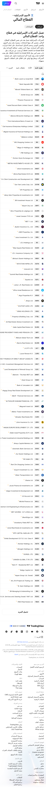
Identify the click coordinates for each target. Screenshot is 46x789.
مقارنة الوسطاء (17, 685)
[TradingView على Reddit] (6, 631)
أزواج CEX (40, 683)
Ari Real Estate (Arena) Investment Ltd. (19, 322)
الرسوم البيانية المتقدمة (14, 768)
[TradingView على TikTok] (11, 631)
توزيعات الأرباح (39, 711)
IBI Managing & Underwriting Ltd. (21, 591)
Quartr (16, 654)
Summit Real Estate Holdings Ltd (21, 274)
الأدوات (20, 761)
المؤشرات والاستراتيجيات (36, 775)
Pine (42, 688)
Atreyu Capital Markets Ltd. (23, 443)
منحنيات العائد (39, 722)
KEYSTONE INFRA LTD (25, 264)
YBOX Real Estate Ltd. (25, 602)
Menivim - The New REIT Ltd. (22, 375)
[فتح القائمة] (43, 3)
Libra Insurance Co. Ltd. (24, 422)
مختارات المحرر (39, 768)
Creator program (38, 752)
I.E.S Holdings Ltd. (26, 243)
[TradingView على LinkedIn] (21, 631)
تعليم (42, 766)
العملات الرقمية (39, 681)
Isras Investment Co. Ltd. (24, 237)
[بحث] (16, 3)
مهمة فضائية (18, 708)
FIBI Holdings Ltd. (26, 153)
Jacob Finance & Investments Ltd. (21, 486)
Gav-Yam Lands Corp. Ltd (24, 184)
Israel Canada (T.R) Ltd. (24, 216)
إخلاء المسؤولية (17, 738)
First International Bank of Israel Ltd (20, 121)
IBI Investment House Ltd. (24, 200)
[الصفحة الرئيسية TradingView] (38, 3)
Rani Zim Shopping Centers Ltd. (21, 464)
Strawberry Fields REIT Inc (23, 522)
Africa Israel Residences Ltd (23, 290)
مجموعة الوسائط (16, 718)
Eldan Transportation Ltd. (24, 475)
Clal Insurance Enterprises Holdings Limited (18, 126)
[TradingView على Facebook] (37, 631)
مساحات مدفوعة (38, 782)
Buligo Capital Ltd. (26, 570)
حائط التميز (40, 747)
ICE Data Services (22, 642)
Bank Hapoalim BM (26, 84)
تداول (42, 764)
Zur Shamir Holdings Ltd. (24, 454)
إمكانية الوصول (17, 745)
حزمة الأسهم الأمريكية (15, 699)
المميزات (19, 667)
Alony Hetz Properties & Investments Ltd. (18, 195)
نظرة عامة (19, 681)
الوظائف (19, 715)
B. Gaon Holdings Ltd (25, 586)
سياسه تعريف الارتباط (15, 743)
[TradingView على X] (42, 631)
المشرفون (40, 757)
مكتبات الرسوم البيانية (15, 764)
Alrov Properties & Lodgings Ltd (21, 211)
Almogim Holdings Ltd (25, 549)
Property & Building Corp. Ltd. (22, 316)
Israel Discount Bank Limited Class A (20, 105)
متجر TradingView (16, 725)
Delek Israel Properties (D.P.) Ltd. (21, 433)
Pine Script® (39, 729)
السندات (41, 678)
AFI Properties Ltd (26, 190)
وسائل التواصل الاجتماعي (36, 745)
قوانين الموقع (40, 754)
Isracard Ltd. (28, 269)
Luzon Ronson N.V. (26, 353)
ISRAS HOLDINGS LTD (25, 311)
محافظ (41, 720)
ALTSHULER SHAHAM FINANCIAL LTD (19, 401)
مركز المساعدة (17, 713)
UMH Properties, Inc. (25, 232)
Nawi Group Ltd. (27, 380)
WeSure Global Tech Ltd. (24, 338)
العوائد (42, 708)
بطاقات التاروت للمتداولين (14, 727)
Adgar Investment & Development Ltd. (19, 491)
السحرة (41, 777)
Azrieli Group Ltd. (27, 95)
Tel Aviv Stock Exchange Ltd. (22, 158)
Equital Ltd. (29, 279)
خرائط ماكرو (40, 727)
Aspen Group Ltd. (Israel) (24, 575)
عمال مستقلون (39, 780)
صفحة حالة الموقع (16, 754)
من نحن (19, 706)
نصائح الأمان (18, 748)
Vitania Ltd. (29, 480)
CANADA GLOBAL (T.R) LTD (23, 559)
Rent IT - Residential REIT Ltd (22, 565)
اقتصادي (41, 706)
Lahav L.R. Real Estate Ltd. (23, 285)
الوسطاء (19, 683)
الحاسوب (41, 738)
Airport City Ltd (27, 206)
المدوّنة (20, 711)
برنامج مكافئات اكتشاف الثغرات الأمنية (12, 751)
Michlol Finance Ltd (26, 501)
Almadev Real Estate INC (24, 417)
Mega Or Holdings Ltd (25, 147)
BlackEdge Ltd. (27, 517)
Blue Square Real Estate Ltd (23, 248)
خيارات (41, 725)
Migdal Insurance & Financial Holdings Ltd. (18, 132)
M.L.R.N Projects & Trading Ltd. (22, 581)
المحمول (41, 736)
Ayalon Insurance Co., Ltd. (23, 227)
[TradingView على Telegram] (16, 631)
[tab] (39, 26)
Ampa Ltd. (29, 301)
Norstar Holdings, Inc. (25, 544)
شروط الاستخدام (16, 736)
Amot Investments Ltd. (25, 169)
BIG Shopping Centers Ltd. (23, 142)
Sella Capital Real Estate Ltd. (23, 327)
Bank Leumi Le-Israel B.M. (24, 79)
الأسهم (42, 674)
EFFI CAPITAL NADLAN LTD (23, 533)
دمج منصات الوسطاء (15, 780)
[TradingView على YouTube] (32, 631)
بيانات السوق (18, 672)
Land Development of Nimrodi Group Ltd (18, 369)
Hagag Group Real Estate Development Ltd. (17, 390)
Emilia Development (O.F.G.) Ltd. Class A (18, 538)
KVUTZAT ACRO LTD (25, 306)
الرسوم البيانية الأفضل (37, 667)
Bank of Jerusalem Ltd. (25, 385)
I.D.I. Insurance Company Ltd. (22, 253)
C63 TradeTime (16, 729)
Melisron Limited (27, 137)
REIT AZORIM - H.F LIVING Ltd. (22, 512)
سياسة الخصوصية (16, 741)
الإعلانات (19, 777)
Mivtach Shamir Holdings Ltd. (22, 258)
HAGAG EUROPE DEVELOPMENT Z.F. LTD (18, 427)
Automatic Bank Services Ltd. (22, 449)
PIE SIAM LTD (28, 459)
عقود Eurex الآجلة (16, 697)
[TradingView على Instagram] (26, 631)
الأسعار (20, 669)
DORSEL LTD (28, 554)
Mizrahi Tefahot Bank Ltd (24, 89)
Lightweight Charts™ (15, 766)
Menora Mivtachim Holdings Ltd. (21, 116)
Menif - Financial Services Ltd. (22, 396)
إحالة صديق (40, 750)
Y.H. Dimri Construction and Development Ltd (17, 179)
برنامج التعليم (18, 784)
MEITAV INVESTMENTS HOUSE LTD (20, 163)
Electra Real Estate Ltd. (24, 343)
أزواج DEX (40, 685)
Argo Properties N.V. (25, 295)
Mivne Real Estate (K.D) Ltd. (23, 174)
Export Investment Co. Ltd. (23, 470)
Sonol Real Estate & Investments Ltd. (20, 528)
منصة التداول (18, 771)
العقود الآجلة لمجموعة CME (13, 695)
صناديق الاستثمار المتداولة (36, 676)
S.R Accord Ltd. (27, 496)
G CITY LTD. (28, 348)
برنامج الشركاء (17, 782)
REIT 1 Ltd (29, 221)
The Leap (19, 688)
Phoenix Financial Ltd (25, 100)
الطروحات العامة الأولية (36, 713)
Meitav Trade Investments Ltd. (22, 412)
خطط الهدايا (18, 674)
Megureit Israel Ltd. (26, 406)
